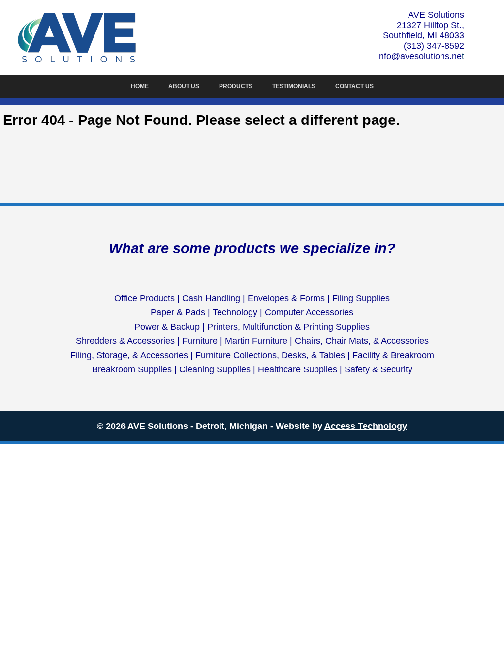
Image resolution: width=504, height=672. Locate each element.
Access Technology (365, 426)
